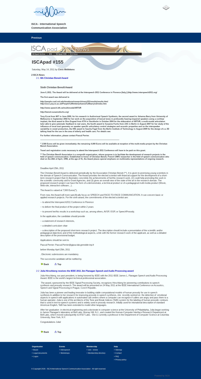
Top (59, 264)
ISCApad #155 (61, 54)
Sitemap (118, 350)
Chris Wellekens (66, 69)
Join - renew (93, 350)
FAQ (117, 356)
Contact (118, 353)
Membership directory (96, 353)
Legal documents (40, 353)
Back (46, 264)
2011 (50, 54)
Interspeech (65, 350)
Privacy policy (120, 360)
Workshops (65, 353)
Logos (35, 356)
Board (35, 350)
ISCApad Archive (38, 54)
